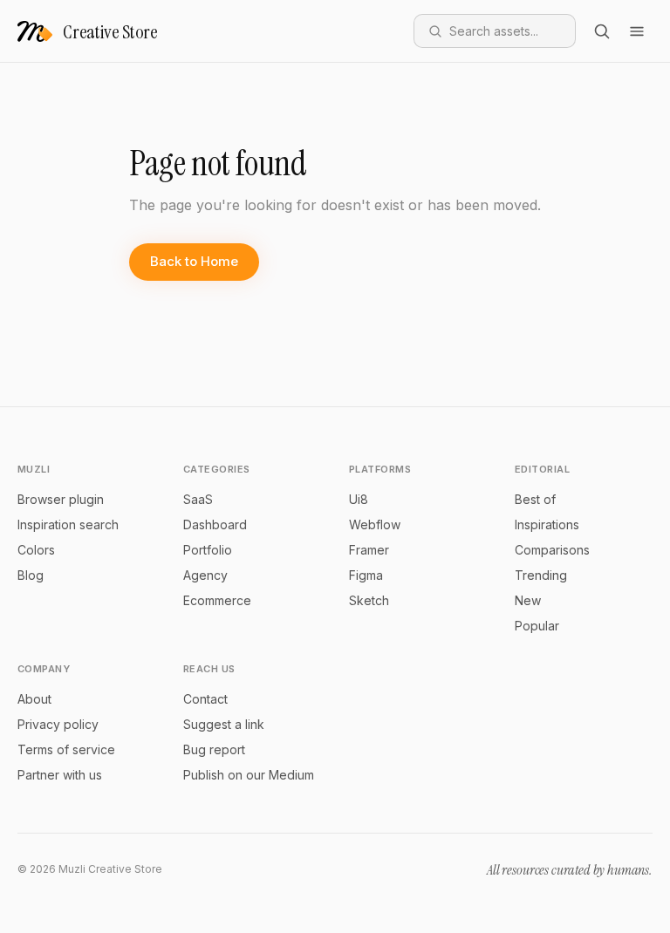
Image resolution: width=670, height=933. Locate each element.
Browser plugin (60, 499)
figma (366, 575)
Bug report (214, 749)
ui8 (358, 499)
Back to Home (194, 261)
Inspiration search (68, 524)
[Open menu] (637, 31)
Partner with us (59, 774)
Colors (36, 549)
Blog (30, 575)
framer (369, 549)
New (528, 600)
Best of (535, 499)
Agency (205, 575)
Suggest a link (223, 724)
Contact (205, 698)
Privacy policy (58, 724)
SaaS (198, 499)
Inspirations (547, 524)
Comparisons (552, 549)
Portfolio (207, 549)
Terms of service (66, 749)
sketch (369, 600)
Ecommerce (217, 600)
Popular (537, 625)
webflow (374, 524)
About (34, 698)
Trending (541, 575)
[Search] (602, 31)
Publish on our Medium (248, 774)
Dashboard (215, 524)
